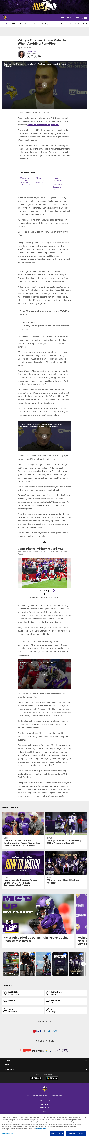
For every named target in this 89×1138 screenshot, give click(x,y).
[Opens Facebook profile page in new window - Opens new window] (28, 56)
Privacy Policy (44, 1100)
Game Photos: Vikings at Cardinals (40, 548)
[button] (44, 85)
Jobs (44, 1111)
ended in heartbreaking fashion (43, 124)
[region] (44, 1126)
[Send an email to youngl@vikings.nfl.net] (39, 56)
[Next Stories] (83, 964)
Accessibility (44, 1104)
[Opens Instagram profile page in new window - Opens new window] (35, 56)
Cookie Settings (7, 1133)
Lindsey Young (31, 51)
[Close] (85, 1117)
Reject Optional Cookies (75, 1133)
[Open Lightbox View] (44, 579)
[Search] (82, 17)
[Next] (53, 590)
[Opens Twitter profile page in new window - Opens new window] (32, 56)
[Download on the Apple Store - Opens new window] (36, 1079)
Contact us (44, 1108)
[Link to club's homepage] (4, 16)
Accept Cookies (57, 1133)
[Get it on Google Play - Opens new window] (52, 1079)
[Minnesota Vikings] (44, 1089)
